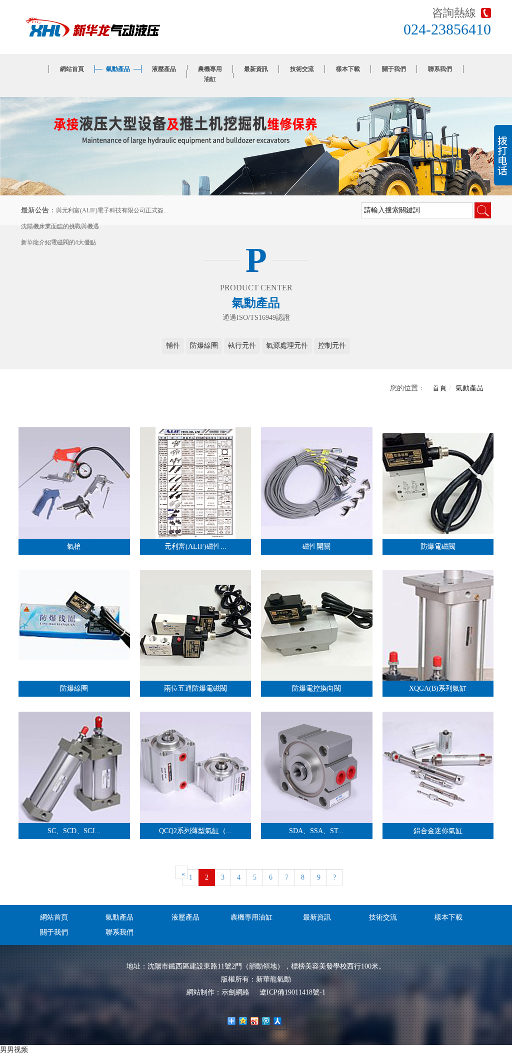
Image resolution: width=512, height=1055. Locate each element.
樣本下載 (348, 68)
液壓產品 (164, 68)
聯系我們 (440, 68)
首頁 (439, 388)
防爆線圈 (204, 345)
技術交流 (302, 68)
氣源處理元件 (287, 345)
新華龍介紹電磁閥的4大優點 (58, 242)
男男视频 (14, 1050)
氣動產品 (118, 68)
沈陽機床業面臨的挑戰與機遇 (60, 226)
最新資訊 (256, 68)
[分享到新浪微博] (254, 1021)
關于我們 (394, 68)
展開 (503, 160)
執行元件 (242, 345)
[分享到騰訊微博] (266, 1021)
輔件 (173, 345)
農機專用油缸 (210, 73)
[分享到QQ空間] (243, 1021)
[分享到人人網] (278, 1021)
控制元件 (332, 345)
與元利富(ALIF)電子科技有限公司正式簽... (112, 210)
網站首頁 (72, 68)
